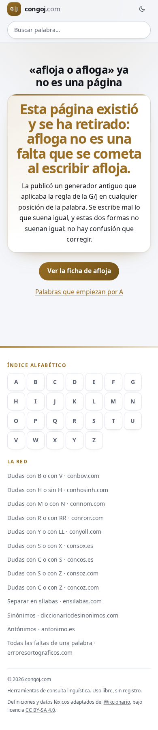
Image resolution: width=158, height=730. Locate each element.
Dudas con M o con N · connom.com (56, 503)
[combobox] (79, 30)
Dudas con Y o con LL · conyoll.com (54, 531)
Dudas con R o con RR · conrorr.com (55, 518)
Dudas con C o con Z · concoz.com (53, 587)
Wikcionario (117, 701)
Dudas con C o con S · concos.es (50, 559)
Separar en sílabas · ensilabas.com (54, 601)
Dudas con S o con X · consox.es (50, 546)
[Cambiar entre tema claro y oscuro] (142, 9)
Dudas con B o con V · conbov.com (53, 476)
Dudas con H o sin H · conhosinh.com (57, 490)
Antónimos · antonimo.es (41, 629)
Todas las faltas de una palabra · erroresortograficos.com (51, 647)
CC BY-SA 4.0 (40, 710)
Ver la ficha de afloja (79, 270)
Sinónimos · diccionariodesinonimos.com (62, 615)
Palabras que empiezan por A (79, 291)
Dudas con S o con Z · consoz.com (52, 573)
